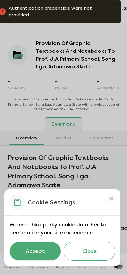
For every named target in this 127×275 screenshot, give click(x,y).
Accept (35, 251)
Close (89, 251)
